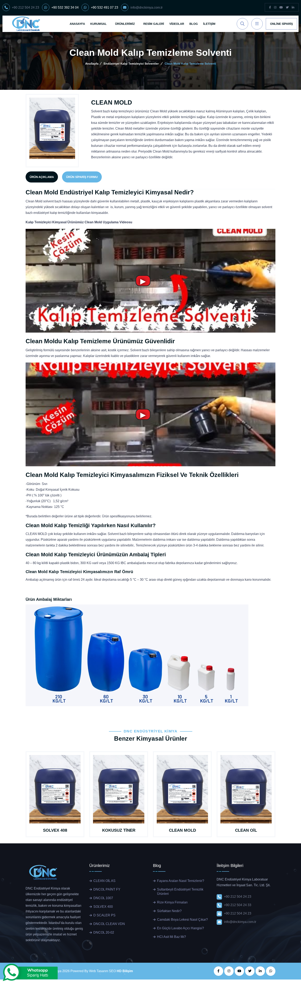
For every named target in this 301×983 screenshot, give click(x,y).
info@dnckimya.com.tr (146, 7)
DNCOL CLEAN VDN (109, 924)
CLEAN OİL (246, 830)
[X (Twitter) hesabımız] (287, 7)
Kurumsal (98, 23)
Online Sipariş (281, 23)
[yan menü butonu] (257, 24)
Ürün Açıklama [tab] (42, 177)
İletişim (209, 23)
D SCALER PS (104, 915)
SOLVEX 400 (103, 906)
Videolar (176, 23)
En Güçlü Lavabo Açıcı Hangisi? (180, 928)
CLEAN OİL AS (104, 881)
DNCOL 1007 (103, 898)
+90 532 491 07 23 (104, 7)
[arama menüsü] (242, 24)
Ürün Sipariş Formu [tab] (82, 177)
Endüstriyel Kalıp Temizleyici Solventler (131, 63)
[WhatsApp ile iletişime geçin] (270, 971)
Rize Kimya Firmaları (172, 902)
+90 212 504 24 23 (25, 7)
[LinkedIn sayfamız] (293, 7)
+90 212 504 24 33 (237, 905)
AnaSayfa (77, 23)
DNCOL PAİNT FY (106, 889)
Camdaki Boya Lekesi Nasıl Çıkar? (182, 919)
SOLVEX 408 (55, 830)
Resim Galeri (153, 23)
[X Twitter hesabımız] (250, 971)
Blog (193, 23)
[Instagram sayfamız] (275, 7)
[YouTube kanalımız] (281, 7)
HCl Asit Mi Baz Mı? (171, 937)
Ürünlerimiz (125, 23)
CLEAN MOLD (182, 830)
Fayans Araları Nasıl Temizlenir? (180, 881)
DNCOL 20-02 (103, 932)
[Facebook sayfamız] (270, 7)
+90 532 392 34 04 (65, 7)
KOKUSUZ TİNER (118, 830)
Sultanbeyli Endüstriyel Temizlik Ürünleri (180, 891)
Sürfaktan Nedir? (169, 911)
